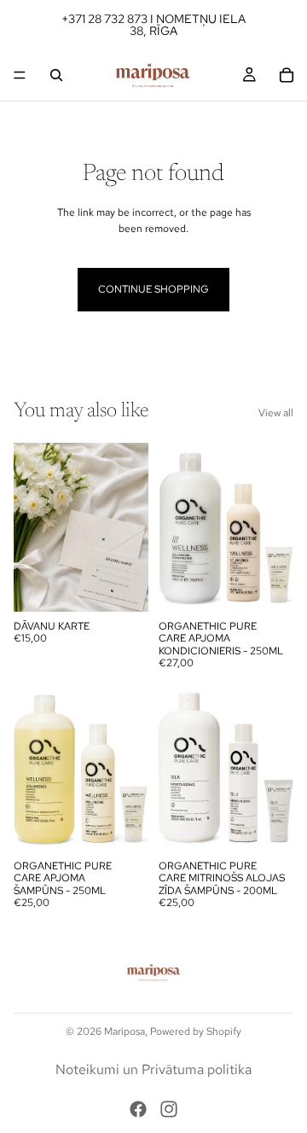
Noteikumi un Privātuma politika (153, 1069)
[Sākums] (19, 75)
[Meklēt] (56, 75)
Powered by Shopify (195, 1031)
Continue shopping (153, 289)
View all (275, 413)
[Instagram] (169, 1109)
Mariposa (124, 1031)
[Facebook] (138, 1109)
